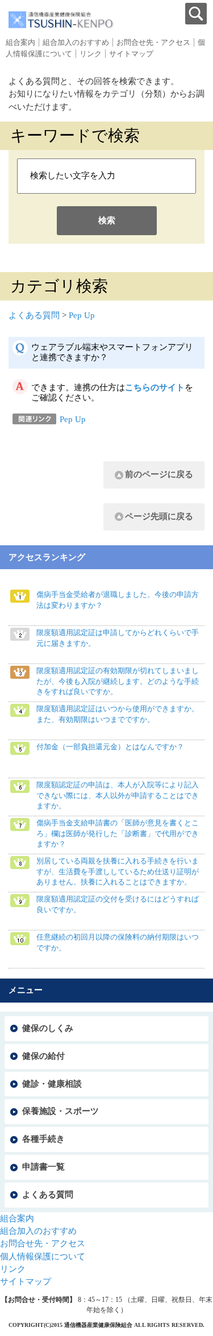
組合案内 (20, 42)
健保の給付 (43, 1056)
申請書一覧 (43, 1166)
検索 (106, 220)
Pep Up (82, 315)
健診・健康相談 (52, 1083)
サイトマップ (131, 53)
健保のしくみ (47, 1028)
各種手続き (43, 1138)
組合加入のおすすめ (76, 42)
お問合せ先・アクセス (153, 42)
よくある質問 (34, 315)
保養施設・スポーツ (60, 1111)
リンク (91, 53)
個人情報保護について (42, 1256)
